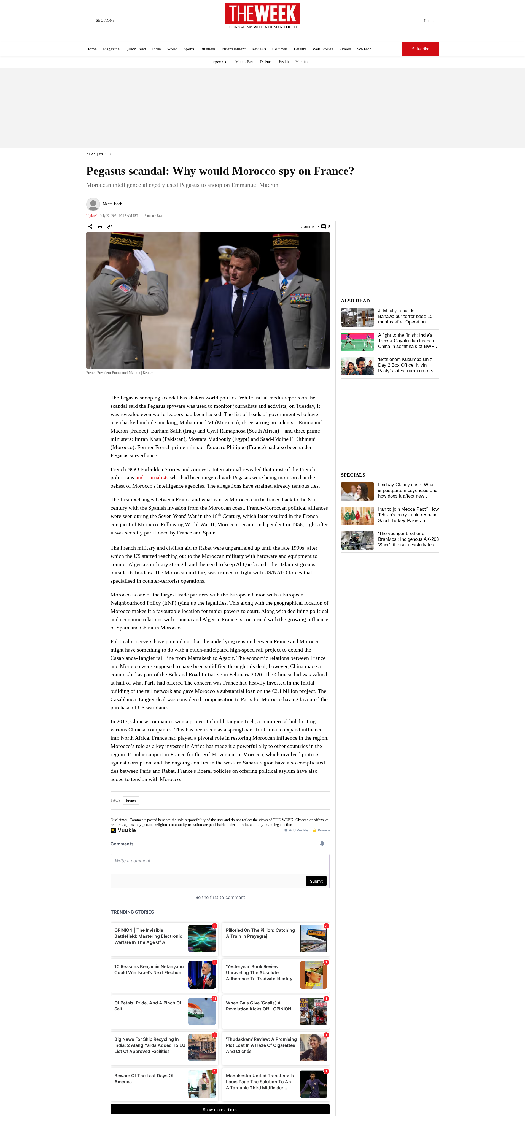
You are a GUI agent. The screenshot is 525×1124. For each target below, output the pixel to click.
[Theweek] (262, 13)
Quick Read (136, 49)
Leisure (300, 49)
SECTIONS (105, 20)
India (156, 49)
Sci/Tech (364, 49)
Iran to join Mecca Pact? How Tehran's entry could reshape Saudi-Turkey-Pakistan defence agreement (408, 518)
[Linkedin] (276, 34)
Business (208, 49)
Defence (266, 62)
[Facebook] (239, 34)
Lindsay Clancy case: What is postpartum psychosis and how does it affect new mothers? (407, 493)
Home (91, 49)
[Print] (100, 226)
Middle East (244, 62)
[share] (90, 226)
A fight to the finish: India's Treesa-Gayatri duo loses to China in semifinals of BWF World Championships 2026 (406, 344)
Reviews (259, 49)
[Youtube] (267, 34)
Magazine (111, 49)
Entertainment (234, 49)
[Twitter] (249, 34)
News (91, 154)
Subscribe (420, 49)
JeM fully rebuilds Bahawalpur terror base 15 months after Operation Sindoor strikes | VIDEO (405, 319)
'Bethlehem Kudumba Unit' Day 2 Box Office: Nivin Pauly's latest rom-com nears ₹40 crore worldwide (408, 368)
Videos (345, 49)
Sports (189, 49)
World (172, 49)
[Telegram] (285, 34)
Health (284, 62)
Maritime (302, 62)
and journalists (152, 477)
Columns (280, 49)
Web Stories (323, 49)
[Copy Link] (110, 226)
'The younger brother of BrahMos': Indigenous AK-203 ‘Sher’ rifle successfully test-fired (408, 542)
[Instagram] (258, 34)
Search (396, 48)
